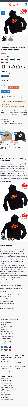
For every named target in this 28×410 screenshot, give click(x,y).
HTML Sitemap (6, 371)
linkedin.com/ (9, 299)
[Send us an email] (10, 347)
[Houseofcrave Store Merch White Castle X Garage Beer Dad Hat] (6, 136)
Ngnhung (20, 123)
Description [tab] (3, 152)
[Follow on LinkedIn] (7, 350)
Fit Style (3, 56)
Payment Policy (20, 366)
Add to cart (13, 87)
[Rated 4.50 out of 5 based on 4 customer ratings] (14, 53)
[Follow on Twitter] (7, 347)
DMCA (18, 368)
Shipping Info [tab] (3, 155)
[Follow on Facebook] (2, 347)
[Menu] (2, 4)
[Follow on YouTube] (10, 350)
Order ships (14, 114)
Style (2, 62)
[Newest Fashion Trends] (14, 4)
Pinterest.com (10, 303)
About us (18, 357)
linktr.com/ (8, 296)
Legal (17, 371)
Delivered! (24, 114)
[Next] (25, 21)
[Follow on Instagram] (5, 347)
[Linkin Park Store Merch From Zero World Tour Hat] (20, 136)
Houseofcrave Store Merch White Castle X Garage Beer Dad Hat (6, 146)
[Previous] (3, 21)
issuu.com (7, 306)
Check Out (5, 91)
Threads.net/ (9, 301)
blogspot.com (10, 308)
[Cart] (26, 4)
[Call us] (2, 350)
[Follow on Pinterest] (5, 350)
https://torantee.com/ (13, 294)
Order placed (4, 114)
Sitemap (4, 368)
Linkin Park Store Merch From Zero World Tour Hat (20, 145)
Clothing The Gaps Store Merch (10, 123)
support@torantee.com (11, 319)
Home (2, 44)
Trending (7, 44)
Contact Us (19, 360)
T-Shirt (12, 121)
